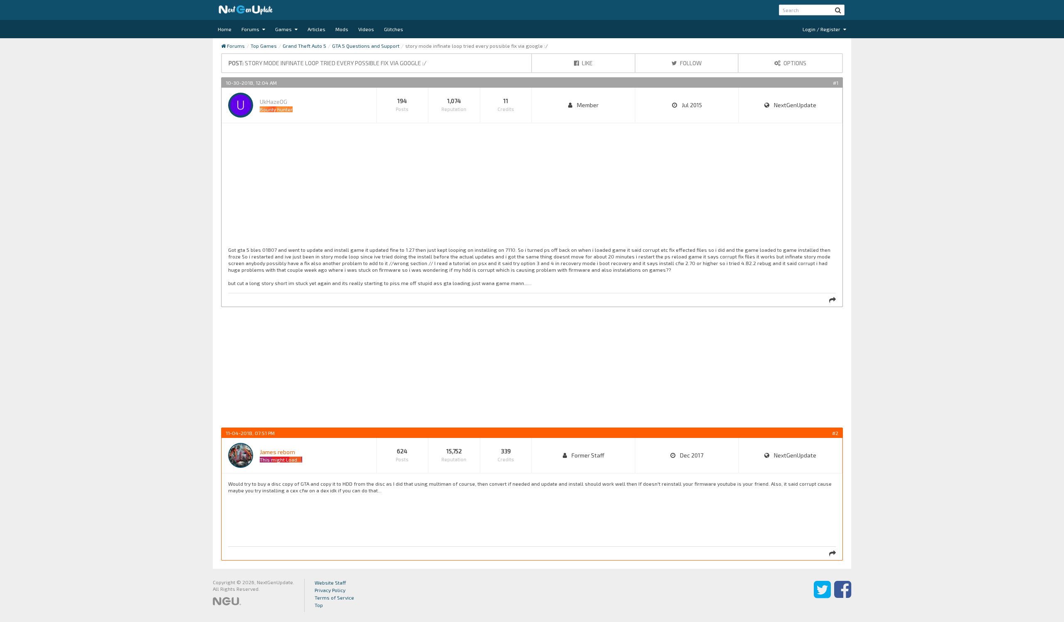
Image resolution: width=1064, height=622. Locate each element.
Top (319, 605)
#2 (835, 433)
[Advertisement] (477, 188)
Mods (341, 29)
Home (225, 29)
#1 (835, 83)
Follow (690, 62)
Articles (316, 29)
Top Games (264, 46)
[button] (838, 10)
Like (587, 62)
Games (284, 29)
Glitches (393, 29)
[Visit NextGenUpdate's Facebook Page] (842, 595)
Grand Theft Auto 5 (304, 46)
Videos (366, 29)
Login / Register (822, 29)
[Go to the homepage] (245, 10)
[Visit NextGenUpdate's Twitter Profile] (822, 595)
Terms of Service (334, 597)
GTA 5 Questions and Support (365, 46)
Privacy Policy (330, 590)
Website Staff (330, 582)
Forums (251, 29)
